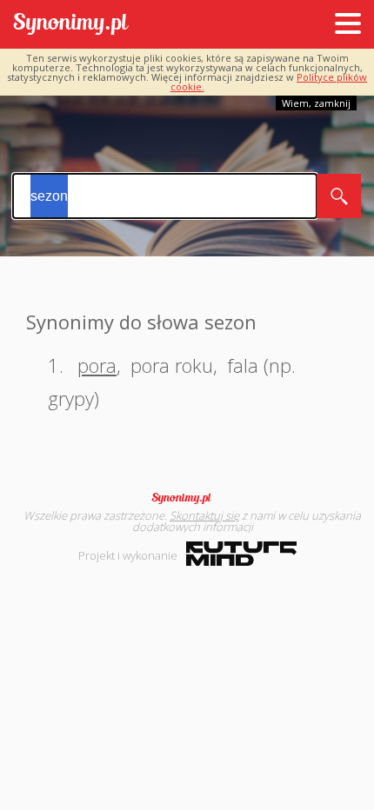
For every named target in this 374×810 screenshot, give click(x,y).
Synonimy (187, 498)
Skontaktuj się (204, 515)
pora (97, 365)
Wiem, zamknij (316, 103)
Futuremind (241, 553)
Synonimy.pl (71, 25)
